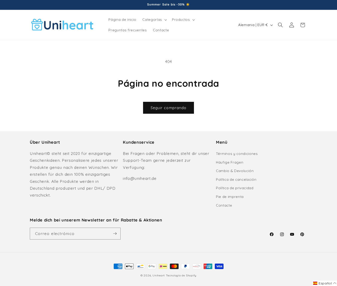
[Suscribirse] (114, 234)
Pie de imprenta (230, 196)
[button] (154, 19)
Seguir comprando (169, 107)
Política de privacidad (235, 188)
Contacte (224, 205)
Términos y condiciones (237, 153)
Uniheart (158, 275)
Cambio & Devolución (235, 171)
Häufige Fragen (229, 162)
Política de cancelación (236, 179)
